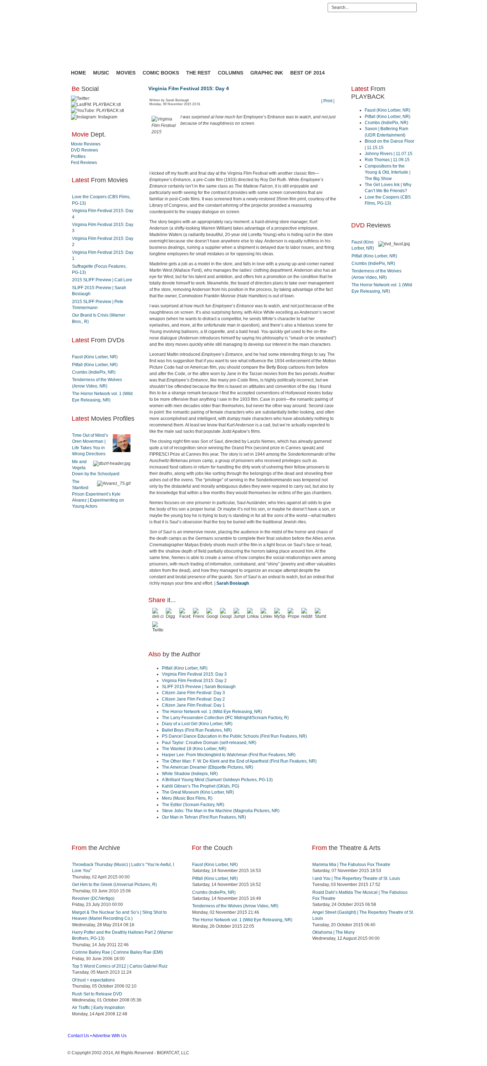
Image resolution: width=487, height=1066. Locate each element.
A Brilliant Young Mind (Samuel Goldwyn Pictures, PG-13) (217, 779)
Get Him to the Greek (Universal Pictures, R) (114, 884)
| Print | (327, 100)
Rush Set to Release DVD (97, 993)
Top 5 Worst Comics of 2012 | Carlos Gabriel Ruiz (120, 966)
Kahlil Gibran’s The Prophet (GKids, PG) (200, 786)
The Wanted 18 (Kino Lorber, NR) (194, 748)
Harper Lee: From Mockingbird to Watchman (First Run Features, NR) (229, 754)
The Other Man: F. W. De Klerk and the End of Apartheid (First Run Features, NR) (239, 761)
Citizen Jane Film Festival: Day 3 (193, 692)
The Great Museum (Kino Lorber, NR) (198, 792)
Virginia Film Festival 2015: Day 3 (194, 674)
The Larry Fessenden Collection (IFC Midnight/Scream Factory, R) (225, 717)
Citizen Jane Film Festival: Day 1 (193, 705)
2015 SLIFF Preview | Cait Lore (102, 279)
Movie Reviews (86, 144)
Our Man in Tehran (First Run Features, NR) (204, 817)
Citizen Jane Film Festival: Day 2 (193, 699)
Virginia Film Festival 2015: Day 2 (194, 680)
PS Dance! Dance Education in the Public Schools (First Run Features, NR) (234, 736)
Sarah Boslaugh (232, 583)
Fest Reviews (84, 162)
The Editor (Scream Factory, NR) (193, 804)
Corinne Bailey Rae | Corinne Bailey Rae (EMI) (117, 952)
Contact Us (78, 1035)
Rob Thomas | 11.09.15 (387, 159)
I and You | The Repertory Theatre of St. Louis (356, 878)
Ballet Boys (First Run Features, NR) (197, 730)
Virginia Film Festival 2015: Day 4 (188, 88)
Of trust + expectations (93, 980)
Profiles (78, 156)
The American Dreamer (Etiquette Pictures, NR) (207, 767)
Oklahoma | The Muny (333, 932)
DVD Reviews (84, 150)
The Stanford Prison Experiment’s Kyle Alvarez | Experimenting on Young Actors (98, 494)
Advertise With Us (109, 1035)
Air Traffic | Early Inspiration (98, 1007)
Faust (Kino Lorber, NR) (95, 356)
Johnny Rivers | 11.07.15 (388, 153)
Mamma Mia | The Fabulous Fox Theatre (351, 864)
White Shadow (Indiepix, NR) (190, 773)
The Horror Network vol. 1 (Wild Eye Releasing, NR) (212, 711)
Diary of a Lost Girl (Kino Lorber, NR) (197, 723)
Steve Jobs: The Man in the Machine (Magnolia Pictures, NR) (221, 810)
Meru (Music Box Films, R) (187, 798)
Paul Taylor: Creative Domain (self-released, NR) (209, 742)
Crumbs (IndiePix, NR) (94, 372)
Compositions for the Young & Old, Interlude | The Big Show (387, 172)
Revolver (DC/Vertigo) (93, 898)
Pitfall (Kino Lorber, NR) (95, 364)
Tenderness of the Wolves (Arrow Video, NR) (235, 905)
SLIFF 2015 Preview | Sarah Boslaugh (199, 686)
